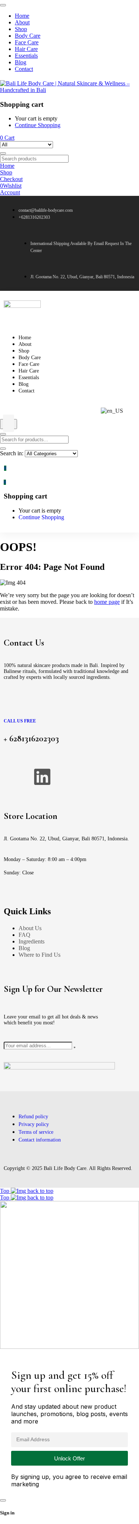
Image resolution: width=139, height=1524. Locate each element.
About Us (30, 928)
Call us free (20, 721)
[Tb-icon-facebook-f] (13, 777)
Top (5, 1191)
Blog (24, 948)
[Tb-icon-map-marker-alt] (101, 777)
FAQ (24, 935)
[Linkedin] (42, 777)
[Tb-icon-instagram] (71, 777)
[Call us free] (11, 706)
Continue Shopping (37, 125)
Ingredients (31, 941)
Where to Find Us (39, 955)
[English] (112, 411)
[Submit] (74, 1047)
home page (107, 602)
